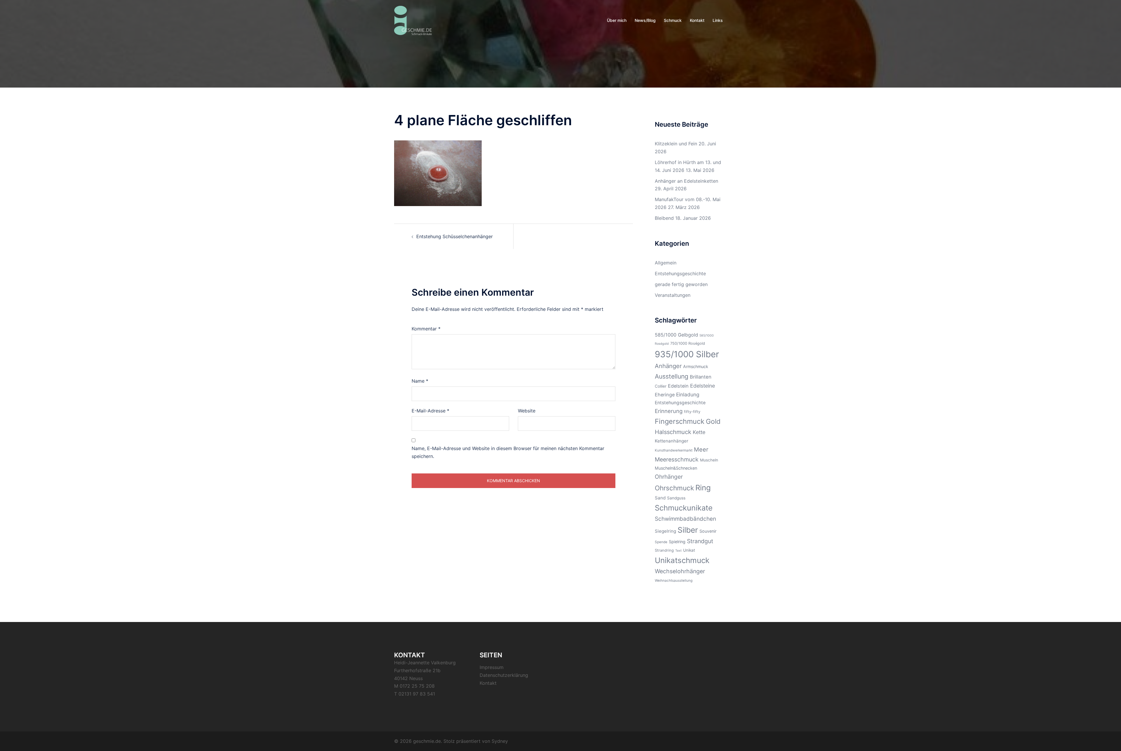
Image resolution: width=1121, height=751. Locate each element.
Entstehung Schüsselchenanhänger (454, 236)
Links (718, 20)
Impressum (492, 667)
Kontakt (697, 20)
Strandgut (700, 541)
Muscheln (709, 460)
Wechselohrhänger (680, 571)
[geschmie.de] (413, 20)
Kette (699, 432)
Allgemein (665, 263)
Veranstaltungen (672, 295)
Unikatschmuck (682, 560)
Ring (703, 487)
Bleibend (664, 218)
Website (526, 411)
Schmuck (673, 20)
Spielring (677, 541)
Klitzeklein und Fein (676, 144)
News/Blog (645, 20)
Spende (661, 542)
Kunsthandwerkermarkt (673, 450)
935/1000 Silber (687, 354)
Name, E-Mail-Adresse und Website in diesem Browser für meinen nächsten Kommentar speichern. (508, 452)
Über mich (616, 20)
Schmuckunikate (684, 507)
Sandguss (676, 498)
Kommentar (426, 329)
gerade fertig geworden (681, 284)
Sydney (500, 741)
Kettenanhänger (671, 441)
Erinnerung (669, 411)
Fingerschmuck (679, 421)
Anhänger (668, 366)
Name (420, 381)
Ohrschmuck (674, 488)
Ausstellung (671, 376)
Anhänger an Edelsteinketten (686, 181)
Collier (660, 386)
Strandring (664, 550)
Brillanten (700, 377)
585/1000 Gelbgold (676, 335)
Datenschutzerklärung (504, 675)
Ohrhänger (669, 476)
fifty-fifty (692, 412)
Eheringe (665, 395)
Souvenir (707, 531)
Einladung (687, 394)
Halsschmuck (673, 431)
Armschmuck (695, 366)
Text (678, 551)
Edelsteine (702, 386)
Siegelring (665, 531)
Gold (713, 421)
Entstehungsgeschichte (680, 273)
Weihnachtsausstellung (673, 581)
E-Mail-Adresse (430, 411)
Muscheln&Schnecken (676, 468)
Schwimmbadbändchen (685, 518)
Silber (688, 529)
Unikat (689, 550)
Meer (701, 449)
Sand (660, 498)
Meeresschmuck (677, 459)
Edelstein (678, 386)
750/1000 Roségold (687, 343)
